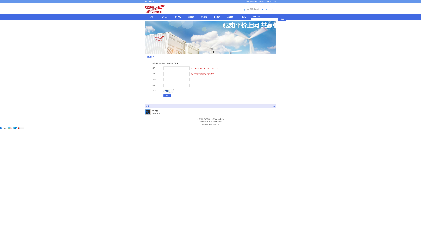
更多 (274, 106)
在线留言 (261, 1)
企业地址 (221, 119)
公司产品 (214, 119)
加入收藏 (255, 1)
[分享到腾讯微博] (13, 128)
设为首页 (248, 1)
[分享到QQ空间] (9, 128)
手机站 (274, 1)
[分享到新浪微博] (11, 128)
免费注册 (151, 1)
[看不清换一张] (168, 92)
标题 (147, 106)
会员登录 (175, 63)
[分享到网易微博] (18, 128)
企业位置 (268, 1)
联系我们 (155, 111)
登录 (146, 1)
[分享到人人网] (16, 128)
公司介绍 (200, 119)
